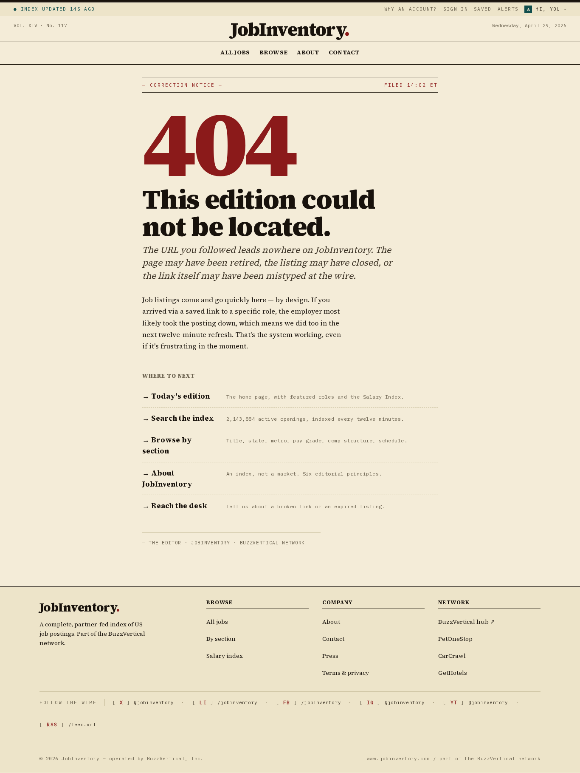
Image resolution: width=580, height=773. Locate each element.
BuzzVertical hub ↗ (466, 621)
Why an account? (410, 9)
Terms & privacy (345, 672)
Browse (273, 52)
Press (330, 655)
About (308, 52)
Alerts (508, 9)
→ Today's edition (176, 396)
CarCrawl (452, 655)
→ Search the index (178, 418)
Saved (483, 9)
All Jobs (235, 52)
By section (221, 638)
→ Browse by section (167, 445)
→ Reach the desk (174, 506)
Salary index (224, 655)
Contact (344, 52)
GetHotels (452, 672)
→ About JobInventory (167, 478)
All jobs (217, 621)
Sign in (455, 9)
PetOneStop (455, 638)
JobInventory (290, 29)
